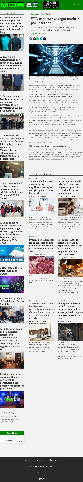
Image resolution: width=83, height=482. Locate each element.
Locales (61, 5)
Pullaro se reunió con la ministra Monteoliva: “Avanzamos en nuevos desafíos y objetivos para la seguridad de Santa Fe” (11, 339)
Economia (35, 14)
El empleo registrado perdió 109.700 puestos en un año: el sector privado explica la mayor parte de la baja (70, 310)
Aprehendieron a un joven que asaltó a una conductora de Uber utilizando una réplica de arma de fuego (12, 25)
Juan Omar (38, 34)
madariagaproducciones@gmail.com (41, 466)
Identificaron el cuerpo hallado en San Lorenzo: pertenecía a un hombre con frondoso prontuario (12, 381)
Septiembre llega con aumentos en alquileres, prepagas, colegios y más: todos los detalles (41, 187)
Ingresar (54, 460)
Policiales (68, 5)
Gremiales (77, 5)
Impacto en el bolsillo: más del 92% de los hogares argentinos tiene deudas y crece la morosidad (70, 187)
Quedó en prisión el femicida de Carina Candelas (12, 301)
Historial (40, 460)
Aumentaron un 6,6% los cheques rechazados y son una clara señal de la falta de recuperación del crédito (41, 310)
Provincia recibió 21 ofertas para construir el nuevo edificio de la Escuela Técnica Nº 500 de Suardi (12, 191)
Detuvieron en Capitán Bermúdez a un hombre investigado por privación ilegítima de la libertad (11, 103)
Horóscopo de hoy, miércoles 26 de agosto (11, 270)
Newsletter (8, 413)
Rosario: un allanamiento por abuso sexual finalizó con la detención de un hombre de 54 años (12, 64)
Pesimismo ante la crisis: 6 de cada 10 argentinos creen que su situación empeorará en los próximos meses (70, 247)
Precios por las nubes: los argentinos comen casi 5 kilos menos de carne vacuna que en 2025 (41, 245)
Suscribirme (12, 433)
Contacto (28, 460)
